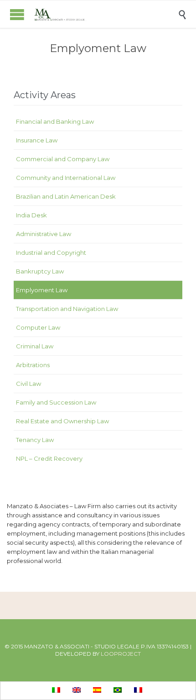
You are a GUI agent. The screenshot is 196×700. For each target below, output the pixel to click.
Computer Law (38, 327)
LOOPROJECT (121, 653)
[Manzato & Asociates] (105, 14)
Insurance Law (36, 140)
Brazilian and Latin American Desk (66, 196)
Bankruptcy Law (40, 271)
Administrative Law (43, 233)
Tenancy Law (35, 439)
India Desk (31, 215)
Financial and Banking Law (55, 121)
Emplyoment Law (41, 290)
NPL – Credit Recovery (49, 458)
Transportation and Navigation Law (67, 308)
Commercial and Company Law (62, 159)
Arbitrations (33, 364)
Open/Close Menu (17, 14)
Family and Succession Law (56, 402)
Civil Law (28, 383)
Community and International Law (65, 177)
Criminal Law (34, 346)
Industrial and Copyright (51, 252)
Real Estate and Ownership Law (62, 421)
